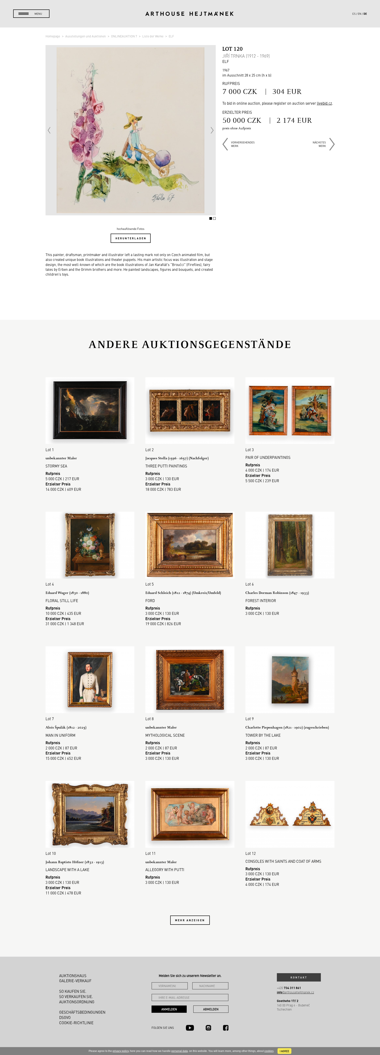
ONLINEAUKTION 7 (124, 36)
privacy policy (121, 1051)
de (365, 14)
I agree (284, 1051)
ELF (171, 36)
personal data (179, 1051)
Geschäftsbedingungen (82, 1012)
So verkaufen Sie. (76, 996)
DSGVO (65, 1017)
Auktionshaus (72, 975)
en (359, 13)
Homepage (53, 36)
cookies (269, 1051)
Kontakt (298, 977)
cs (354, 13)
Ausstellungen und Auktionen (85, 36)
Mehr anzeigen (190, 920)
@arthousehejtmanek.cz (295, 992)
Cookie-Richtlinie (76, 1022)
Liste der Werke (153, 36)
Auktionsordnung (76, 1001)
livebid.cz (324, 103)
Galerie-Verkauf (75, 980)
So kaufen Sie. (72, 991)
